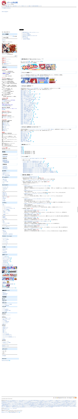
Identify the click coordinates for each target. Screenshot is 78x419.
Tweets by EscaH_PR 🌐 (6, 360)
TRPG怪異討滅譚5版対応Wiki (51, 406)
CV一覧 (4, 199)
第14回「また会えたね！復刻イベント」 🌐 (28, 106)
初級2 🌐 (22, 151)
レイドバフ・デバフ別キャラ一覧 (9, 208)
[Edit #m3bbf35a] (39, 126)
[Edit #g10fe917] (29, 156)
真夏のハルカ (5, 129)
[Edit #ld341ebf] (32, 85)
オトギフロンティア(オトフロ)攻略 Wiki (19, 400)
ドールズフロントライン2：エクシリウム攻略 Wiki (23, 402)
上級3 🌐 (22, 153)
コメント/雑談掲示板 (6, 305)
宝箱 (3, 220)
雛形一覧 (4, 292)
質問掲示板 (5, 160)
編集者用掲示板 (5, 167)
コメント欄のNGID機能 (6, 175)
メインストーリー (4, 54)
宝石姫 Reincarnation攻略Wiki (57, 402)
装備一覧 (4, 230)
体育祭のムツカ (5, 328)
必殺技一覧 (4, 192)
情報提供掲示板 (6, 161)
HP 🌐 (41, 61)
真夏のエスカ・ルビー (6, 124)
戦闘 (3, 204)
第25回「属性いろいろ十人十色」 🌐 (27, 118)
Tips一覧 (4, 250)
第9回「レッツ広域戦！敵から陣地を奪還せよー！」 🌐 (30, 99)
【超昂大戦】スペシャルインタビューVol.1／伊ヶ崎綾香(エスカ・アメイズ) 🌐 (36, 163)
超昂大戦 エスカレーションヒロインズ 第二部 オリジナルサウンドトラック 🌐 (37, 203)
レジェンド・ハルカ (6, 117)
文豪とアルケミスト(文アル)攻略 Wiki (10, 400)
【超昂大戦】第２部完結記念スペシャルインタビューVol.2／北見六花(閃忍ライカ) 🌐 (37, 170)
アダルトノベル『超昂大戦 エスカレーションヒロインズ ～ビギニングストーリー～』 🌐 (38, 180)
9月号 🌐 (3, 101)
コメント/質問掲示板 (6, 321)
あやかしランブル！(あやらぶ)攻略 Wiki (63, 400)
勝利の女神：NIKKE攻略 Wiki (39, 402)
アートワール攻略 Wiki (55, 400)
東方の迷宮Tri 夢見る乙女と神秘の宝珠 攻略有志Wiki (57, 405)
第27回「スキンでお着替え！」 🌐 (26, 120)
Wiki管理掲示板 (5, 168)
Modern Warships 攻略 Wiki (69, 403)
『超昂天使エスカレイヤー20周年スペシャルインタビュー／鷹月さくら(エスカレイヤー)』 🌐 (38, 167)
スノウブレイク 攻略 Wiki (39, 403)
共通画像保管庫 (5, 293)
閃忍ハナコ (4, 329)
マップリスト (6, 213)
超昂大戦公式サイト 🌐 (7, 260)
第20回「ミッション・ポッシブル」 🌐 (27, 112)
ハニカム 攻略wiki (44, 403)
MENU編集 (4, 355)
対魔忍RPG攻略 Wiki (35, 400)
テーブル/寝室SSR (5, 309)
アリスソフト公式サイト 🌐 (7, 259)
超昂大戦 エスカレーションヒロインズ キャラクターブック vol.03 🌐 (36, 190)
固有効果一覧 (5, 193)
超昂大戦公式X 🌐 (29, 62)
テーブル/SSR (5, 311)
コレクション (5, 224)
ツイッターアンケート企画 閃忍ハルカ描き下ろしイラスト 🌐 (33, 158)
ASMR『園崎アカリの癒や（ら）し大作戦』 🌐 (32, 213)
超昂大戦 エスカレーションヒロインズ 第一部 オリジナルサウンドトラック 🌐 (37, 198)
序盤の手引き (5, 179)
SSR (4, 188)
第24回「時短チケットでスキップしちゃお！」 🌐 (29, 117)
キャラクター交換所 (6, 223)
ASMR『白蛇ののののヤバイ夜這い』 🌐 (31, 217)
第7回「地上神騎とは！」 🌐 (25, 138)
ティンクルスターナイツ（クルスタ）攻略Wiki (15, 403)
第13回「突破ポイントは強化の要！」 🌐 (28, 105)
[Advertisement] (10, 23)
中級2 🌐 (22, 152)
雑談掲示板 (5, 156)
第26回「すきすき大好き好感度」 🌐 (27, 119)
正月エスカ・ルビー (6, 122)
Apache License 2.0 (19, 411)
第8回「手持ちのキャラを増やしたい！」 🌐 (28, 98)
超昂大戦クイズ (25, 36)
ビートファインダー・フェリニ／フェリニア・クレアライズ (38, 129)
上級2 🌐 (22, 150)
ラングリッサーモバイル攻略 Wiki (48, 400)
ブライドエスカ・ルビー (6, 125)
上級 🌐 (22, 149)
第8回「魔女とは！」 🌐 (25, 139)
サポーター (5, 189)
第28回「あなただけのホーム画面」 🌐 (27, 121)
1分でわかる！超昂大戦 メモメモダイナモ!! (30, 35)
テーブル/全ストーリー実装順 (7, 304)
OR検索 (4, 37)
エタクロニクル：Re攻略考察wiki (12, 405)
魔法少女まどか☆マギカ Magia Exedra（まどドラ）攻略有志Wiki (43, 405)
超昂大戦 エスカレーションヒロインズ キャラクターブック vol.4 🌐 (36, 193)
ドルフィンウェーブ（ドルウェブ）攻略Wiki (48, 402)
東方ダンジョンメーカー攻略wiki (20, 405)
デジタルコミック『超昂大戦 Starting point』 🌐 (31, 176)
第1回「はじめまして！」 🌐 (25, 90)
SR (5, 188)
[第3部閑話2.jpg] (9, 48)
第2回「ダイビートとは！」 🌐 (26, 132)
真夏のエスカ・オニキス (6, 319)
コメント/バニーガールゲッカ (7, 335)
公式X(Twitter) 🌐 (5, 262)
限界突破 (4, 216)
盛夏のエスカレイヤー (7, 63)
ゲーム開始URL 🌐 (6, 256)
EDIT (16, 55)
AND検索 (15, 36)
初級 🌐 (22, 146)
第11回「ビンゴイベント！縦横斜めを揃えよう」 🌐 (29, 102)
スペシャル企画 (25, 37)
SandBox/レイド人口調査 (6, 342)
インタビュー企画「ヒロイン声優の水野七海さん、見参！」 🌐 (33, 162)
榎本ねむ (52, 129)
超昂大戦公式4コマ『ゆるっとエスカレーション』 (31, 32)
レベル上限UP (5, 218)
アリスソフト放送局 (26, 33)
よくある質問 (5, 180)
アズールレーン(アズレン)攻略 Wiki (29, 400)
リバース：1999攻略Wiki (24, 403)
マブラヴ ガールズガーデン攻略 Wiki (20, 406)
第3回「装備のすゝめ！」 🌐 (25, 92)
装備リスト (4, 324)
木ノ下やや (41, 88)
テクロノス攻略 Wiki (63, 406)
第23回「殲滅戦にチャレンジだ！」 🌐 (27, 116)
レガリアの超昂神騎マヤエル (7, 334)
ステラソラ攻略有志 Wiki (13, 406)
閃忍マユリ (4, 301)
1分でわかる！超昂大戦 (26, 34)
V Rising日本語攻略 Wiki (32, 402)
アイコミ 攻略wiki (46, 406)
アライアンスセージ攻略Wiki (64, 402)
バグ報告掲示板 (6, 162)
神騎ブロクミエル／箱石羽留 (32, 88)
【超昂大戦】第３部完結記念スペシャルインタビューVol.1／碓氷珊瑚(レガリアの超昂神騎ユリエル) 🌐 (40, 171)
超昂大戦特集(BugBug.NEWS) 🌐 (8, 265)
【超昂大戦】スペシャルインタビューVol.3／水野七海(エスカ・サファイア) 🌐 (36, 165)
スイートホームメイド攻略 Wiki (62, 403)
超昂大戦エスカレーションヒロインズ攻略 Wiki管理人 (10, 408)
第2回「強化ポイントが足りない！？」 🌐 (28, 91)
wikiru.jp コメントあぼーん (5, 411)
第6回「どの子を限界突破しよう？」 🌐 (27, 96)
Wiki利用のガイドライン (6, 172)
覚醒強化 (4, 217)
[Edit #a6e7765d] (30, 72)
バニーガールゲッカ (6, 113)
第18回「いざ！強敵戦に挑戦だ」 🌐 (27, 110)
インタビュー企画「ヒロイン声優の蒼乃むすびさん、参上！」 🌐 (34, 161)
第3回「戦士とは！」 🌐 (25, 133)
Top (7, 4)
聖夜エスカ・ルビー (6, 123)
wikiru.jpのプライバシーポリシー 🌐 (6, 412)
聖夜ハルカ (4, 127)
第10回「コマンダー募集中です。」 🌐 (27, 141)
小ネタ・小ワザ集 (5, 181)
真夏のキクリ (6, 64)
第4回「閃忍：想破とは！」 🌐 (26, 134)
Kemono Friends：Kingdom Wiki (31, 403)
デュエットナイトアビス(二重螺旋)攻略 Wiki (30, 405)
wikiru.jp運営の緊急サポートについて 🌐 (15, 412)
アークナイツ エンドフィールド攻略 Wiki (12, 402)
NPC (4, 190)
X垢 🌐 (28, 61)
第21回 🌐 (3, 109)
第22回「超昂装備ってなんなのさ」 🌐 (27, 115)
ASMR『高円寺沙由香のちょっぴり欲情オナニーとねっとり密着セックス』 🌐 (37, 221)
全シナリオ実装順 (6, 239)
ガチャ (4, 316)
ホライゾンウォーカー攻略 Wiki (28, 406)
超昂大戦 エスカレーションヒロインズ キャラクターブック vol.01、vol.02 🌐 (37, 185)
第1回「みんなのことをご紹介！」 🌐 (27, 131)
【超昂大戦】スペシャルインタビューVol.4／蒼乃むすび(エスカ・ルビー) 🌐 (35, 166)
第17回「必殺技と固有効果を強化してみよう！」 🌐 (29, 109)
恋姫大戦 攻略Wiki (58, 406)
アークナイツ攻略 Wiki (41, 400)
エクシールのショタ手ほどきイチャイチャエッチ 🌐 (33, 228)
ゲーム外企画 (12, 2)
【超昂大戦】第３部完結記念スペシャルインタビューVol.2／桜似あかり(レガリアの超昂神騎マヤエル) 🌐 (40, 172)
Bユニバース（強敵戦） (7, 210)
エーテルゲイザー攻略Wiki (7, 403)
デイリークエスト (5, 241)
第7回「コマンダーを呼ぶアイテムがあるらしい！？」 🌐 (30, 97)
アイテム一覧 (5, 232)
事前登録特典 (5, 252)
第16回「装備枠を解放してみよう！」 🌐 (28, 108)
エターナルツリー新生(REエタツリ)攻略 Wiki (38, 406)
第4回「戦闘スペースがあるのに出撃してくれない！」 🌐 (30, 93)
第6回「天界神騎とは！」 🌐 (25, 137)
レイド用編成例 (6, 209)
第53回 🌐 (3, 105)
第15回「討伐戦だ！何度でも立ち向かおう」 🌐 (29, 107)
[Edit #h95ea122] (31, 174)
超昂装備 (4, 231)
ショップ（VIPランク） (6, 226)
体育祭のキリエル (5, 327)
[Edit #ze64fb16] (29, 144)
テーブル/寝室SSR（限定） (7, 310)
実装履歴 (4, 200)
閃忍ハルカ (4, 126)
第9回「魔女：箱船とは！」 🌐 (26, 140)
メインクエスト (5, 240)
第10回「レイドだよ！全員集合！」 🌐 (27, 100)
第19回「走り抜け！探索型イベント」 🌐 (28, 111)
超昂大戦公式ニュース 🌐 (7, 261)
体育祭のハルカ (5, 130)
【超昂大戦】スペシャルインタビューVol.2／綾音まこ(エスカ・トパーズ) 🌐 (35, 164)
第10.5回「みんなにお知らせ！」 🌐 (27, 101)
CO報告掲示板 (5, 166)
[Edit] (31, 72)
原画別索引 (4, 198)
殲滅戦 (4, 214)
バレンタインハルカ (6, 128)
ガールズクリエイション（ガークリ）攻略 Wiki (52, 403)
